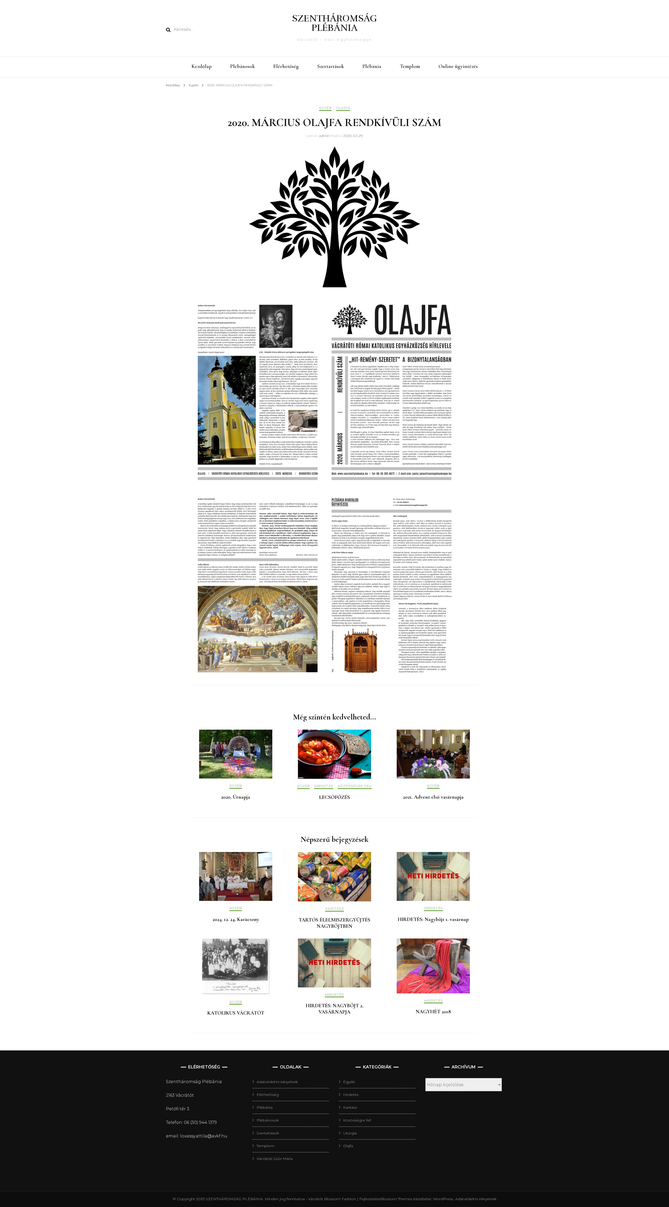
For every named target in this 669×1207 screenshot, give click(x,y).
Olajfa (343, 108)
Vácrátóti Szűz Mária (275, 1158)
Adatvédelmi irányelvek (277, 1081)
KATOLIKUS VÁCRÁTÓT (235, 1013)
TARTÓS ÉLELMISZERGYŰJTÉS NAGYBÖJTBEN (334, 923)
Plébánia (371, 66)
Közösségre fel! (355, 786)
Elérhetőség (286, 66)
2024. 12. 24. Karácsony (235, 919)
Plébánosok (242, 66)
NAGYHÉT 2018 (433, 1012)
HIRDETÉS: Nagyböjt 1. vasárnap (433, 919)
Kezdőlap (202, 66)
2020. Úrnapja (235, 797)
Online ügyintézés (458, 66)
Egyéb (325, 108)
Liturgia (350, 1133)
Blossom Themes (396, 1199)
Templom (410, 66)
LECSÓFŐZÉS (334, 797)
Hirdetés (323, 786)
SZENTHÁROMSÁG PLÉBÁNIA (334, 23)
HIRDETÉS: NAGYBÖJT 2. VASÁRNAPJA (334, 1009)
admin (324, 136)
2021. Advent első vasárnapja (433, 797)
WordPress (443, 1199)
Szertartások (330, 66)
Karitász (334, 909)
